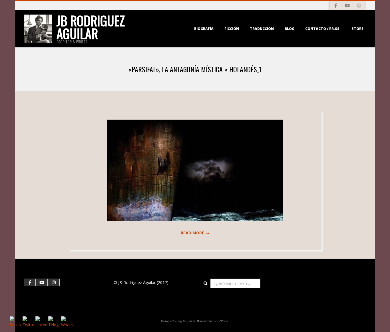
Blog (289, 28)
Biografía (204, 28)
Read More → (195, 233)
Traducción (262, 28)
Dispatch (189, 321)
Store (357, 28)
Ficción (231, 28)
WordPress (220, 321)
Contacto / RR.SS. (323, 28)
